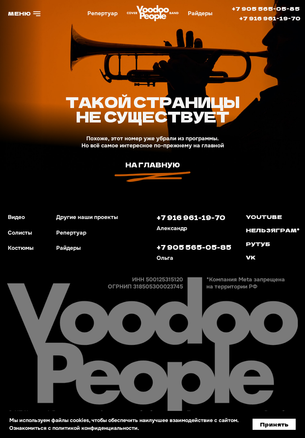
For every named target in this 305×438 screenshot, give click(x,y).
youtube (264, 216)
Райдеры (200, 13)
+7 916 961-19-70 (270, 18)
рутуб (258, 244)
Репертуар (102, 13)
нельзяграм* (272, 230)
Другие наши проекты (87, 217)
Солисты (20, 232)
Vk (251, 257)
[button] (25, 13)
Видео (16, 217)
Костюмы (20, 248)
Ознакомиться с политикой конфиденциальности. (74, 428)
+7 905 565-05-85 (266, 8)
